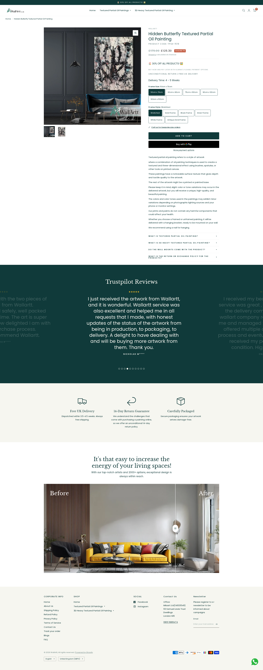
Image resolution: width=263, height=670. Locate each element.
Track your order (52, 631)
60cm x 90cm (174, 92)
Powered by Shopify (84, 652)
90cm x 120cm (209, 92)
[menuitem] (92, 10)
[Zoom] (135, 33)
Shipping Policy (51, 610)
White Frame (156, 120)
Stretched (155, 113)
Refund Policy (50, 614)
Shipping (152, 54)
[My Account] (249, 10)
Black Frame (186, 113)
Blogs (46, 635)
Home (92, 10)
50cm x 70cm (157, 92)
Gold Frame (170, 113)
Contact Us (50, 627)
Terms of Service (52, 622)
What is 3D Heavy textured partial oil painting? (179, 243)
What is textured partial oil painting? (173, 236)
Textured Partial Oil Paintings (114, 10)
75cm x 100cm (191, 92)
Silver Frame (202, 113)
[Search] (243, 10)
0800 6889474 (170, 622)
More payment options (183, 150)
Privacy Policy (50, 618)
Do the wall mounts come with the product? (176, 249)
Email (195, 619)
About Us (48, 606)
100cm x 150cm (157, 99)
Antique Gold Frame (176, 120)
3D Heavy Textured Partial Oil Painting (154, 10)
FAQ (46, 639)
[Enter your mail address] (216, 624)
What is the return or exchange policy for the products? (178, 257)
